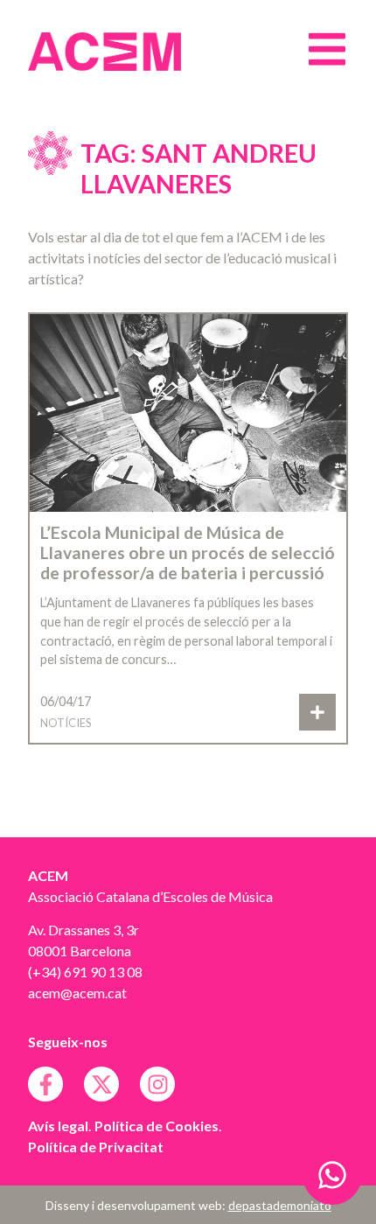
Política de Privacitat (96, 1146)
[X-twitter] (101, 1084)
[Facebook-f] (45, 1084)
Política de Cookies (156, 1125)
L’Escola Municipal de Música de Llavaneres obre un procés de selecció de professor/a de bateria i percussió (187, 552)
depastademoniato (279, 1205)
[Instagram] (157, 1084)
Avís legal (58, 1125)
